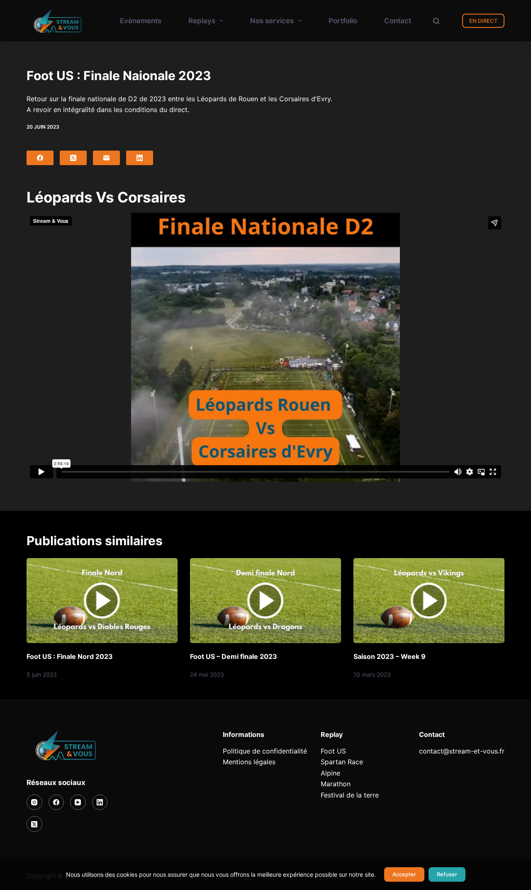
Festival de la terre (350, 795)
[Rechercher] (436, 21)
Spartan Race (342, 762)
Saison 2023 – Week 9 (389, 656)
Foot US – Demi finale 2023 (233, 656)
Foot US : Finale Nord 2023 (70, 656)
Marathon (336, 784)
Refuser (447, 874)
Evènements (140, 21)
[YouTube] (78, 802)
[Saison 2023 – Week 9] (428, 600)
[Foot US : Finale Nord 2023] (102, 600)
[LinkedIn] (139, 158)
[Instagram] (34, 802)
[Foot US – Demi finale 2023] (265, 600)
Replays (201, 21)
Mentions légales (249, 762)
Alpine (330, 773)
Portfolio (343, 21)
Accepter (404, 874)
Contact (397, 21)
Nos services (272, 21)
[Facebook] (40, 158)
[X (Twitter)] (73, 158)
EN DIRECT (483, 20)
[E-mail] (106, 158)
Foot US (333, 751)
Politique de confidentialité (265, 751)
